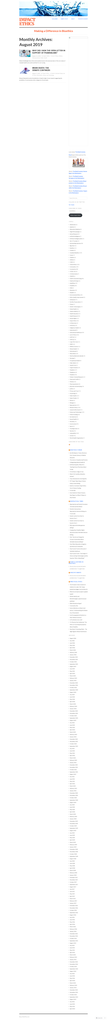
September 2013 (74, 997)
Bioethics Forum (76, 450)
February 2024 (73, 706)
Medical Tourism (74, 346)
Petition (60, 56)
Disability (72, 285)
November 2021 (74, 767)
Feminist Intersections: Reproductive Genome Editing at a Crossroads (78, 511)
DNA (71, 288)
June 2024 (72, 697)
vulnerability (73, 433)
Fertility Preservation (75, 302)
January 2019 (73, 847)
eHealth (72, 292)
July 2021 (72, 776)
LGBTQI (72, 339)
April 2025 (72, 673)
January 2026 (73, 654)
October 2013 (73, 994)
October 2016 (73, 910)
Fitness (71, 304)
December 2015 (74, 933)
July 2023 (72, 722)
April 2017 (72, 896)
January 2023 (73, 736)
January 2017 (73, 903)
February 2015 (73, 957)
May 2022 (72, 753)
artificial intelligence (75, 236)
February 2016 (73, 929)
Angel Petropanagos (75, 231)
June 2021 (72, 779)
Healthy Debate (75, 572)
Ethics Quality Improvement (77, 297)
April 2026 (72, 647)
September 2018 (74, 856)
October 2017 (73, 882)
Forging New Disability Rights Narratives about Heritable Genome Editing (78, 532)
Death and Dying (74, 281)
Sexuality (72, 421)
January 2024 (73, 708)
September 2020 (74, 800)
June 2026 (72, 643)
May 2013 (72, 1006)
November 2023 (74, 713)
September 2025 (74, 664)
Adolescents (73, 224)
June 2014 (72, 976)
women (71, 435)
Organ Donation (74, 367)
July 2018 (72, 861)
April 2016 (72, 924)
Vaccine (72, 431)
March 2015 (73, 954)
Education (72, 290)
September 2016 (74, 912)
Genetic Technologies (75, 306)
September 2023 (74, 718)
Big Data (72, 245)
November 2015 (74, 936)
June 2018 (72, 863)
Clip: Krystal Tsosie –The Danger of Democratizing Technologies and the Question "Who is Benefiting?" (79, 556)
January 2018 (73, 875)
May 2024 (72, 699)
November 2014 (74, 964)
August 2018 (73, 858)
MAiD (71, 344)
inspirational (73, 330)
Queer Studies (73, 398)
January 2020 (73, 818)
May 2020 (72, 809)
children (72, 259)
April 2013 (72, 1008)
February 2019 (73, 844)
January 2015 (73, 959)
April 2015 (72, 952)
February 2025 (73, 678)
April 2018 (72, 868)
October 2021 (73, 769)
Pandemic (72, 374)
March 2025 (73, 675)
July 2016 (72, 917)
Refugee (72, 402)
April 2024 (72, 701)
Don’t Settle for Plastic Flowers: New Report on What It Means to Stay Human (78, 495)
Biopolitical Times (76, 501)
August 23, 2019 (36, 56)
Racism (71, 400)
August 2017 (73, 886)
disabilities (72, 283)
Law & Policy (55, 56)
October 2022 (73, 743)
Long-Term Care (74, 341)
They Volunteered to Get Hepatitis (78, 478)
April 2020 (72, 811)
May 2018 (72, 865)
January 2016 (73, 931)
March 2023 (73, 732)
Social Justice (73, 424)
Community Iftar (74, 605)
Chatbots (72, 257)
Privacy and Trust (74, 391)
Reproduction (73, 405)
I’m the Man (73, 490)
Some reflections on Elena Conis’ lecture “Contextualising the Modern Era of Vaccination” (79, 610)
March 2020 (73, 814)
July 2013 (72, 1001)
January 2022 (73, 762)
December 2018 (74, 849)
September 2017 (74, 884)
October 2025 (73, 661)
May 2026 (72, 645)
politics (71, 388)
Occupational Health (75, 360)
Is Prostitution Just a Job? (76, 619)
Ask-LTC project (74, 241)
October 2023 (73, 715)
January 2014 (73, 987)
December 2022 (74, 739)
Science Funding (74, 414)
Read (70, 155)
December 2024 (74, 683)
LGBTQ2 (72, 337)
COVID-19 (72, 271)
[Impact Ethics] (53, 8)
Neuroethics (39, 75)
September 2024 (74, 690)
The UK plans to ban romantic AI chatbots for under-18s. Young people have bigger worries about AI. (79, 587)
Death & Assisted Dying (56, 73)
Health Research (74, 316)
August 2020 (73, 802)
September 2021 (74, 772)
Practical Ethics (76, 581)
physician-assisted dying (76, 386)
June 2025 (72, 668)
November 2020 (74, 795)
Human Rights (73, 318)
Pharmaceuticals (36, 58)
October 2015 (73, 938)
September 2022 (74, 746)
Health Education (74, 313)
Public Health (44, 58)
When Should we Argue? (76, 603)
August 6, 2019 (36, 73)
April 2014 (72, 980)
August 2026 (73, 638)
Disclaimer (55, 19)
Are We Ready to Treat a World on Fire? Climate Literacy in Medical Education (78, 455)
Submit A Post (64, 19)
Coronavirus (73, 269)
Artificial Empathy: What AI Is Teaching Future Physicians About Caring (78, 467)
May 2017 (72, 893)
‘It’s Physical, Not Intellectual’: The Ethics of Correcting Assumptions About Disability (78, 625)
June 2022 (72, 751)
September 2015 (74, 940)
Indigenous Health (74, 327)
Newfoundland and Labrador (77, 356)
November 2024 (74, 685)
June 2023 (72, 725)
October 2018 (73, 854)
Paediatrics (72, 372)
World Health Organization (76, 438)
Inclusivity (72, 325)
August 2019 (73, 830)
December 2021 (74, 765)
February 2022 (73, 760)
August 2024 (73, 692)
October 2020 (73, 797)
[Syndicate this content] (69, 450)
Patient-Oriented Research (76, 377)
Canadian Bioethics (74, 252)
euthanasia (72, 299)
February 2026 (73, 652)
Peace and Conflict (74, 379)
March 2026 (73, 650)
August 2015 (73, 943)
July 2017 (72, 889)
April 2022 (72, 755)
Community (73, 266)
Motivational (73, 351)
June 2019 (72, 835)
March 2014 (73, 983)
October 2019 (73, 826)
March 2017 (73, 898)
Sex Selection (73, 417)
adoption (72, 227)
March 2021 (73, 786)
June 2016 (72, 919)
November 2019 (74, 823)
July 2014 (72, 973)
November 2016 (74, 908)
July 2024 (72, 694)
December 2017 (74, 877)
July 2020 (72, 804)
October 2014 (73, 966)
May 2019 (72, 837)
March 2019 (73, 842)
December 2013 (74, 990)
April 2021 (72, 783)
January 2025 (73, 680)
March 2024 (73, 704)
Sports (71, 426)
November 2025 (74, 659)
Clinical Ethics (73, 264)
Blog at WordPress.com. (24, 1016)
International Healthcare (76, 332)
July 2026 (72, 640)
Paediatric (72, 370)
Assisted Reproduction (75, 243)
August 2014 (73, 971)
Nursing (72, 358)
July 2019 (72, 833)
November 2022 (74, 741)
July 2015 (72, 945)
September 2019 (74, 828)
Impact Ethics (27, 21)
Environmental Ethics (75, 295)
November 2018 (74, 851)
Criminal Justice (74, 274)
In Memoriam (73, 323)
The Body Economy (83, 19)
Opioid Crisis (73, 365)
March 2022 (73, 758)
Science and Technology (48, 75)
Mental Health (73, 349)
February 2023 (73, 734)
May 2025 (72, 671)
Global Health (73, 309)
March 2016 (73, 926)
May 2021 (72, 781)
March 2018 (73, 870)
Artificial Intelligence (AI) (76, 238)
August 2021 (73, 774)
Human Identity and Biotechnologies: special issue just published (78, 599)
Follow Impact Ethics (75, 215)
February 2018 (73, 872)
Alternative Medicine (75, 229)
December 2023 (74, 711)
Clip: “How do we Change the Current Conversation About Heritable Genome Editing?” (77, 539)
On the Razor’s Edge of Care (76, 471)
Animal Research (74, 234)
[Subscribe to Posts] (69, 444)
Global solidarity (74, 311)
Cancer (71, 255)
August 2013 (73, 999)
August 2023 (73, 720)
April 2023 (72, 729)
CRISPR (72, 276)
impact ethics (46, 56)
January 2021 (73, 790)
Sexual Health (73, 419)
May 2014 (72, 978)
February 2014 (73, 985)
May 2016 (72, 922)
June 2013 (72, 1004)
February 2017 (73, 901)
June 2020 (72, 807)
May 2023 (72, 727)
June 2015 (72, 947)
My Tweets (71, 204)
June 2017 (72, 891)
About (73, 19)
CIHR (71, 262)
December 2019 (74, 821)
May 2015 (72, 950)
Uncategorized (73, 428)
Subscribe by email (75, 208)
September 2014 (74, 969)
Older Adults (73, 363)
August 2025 (73, 666)
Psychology (73, 393)
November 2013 (74, 992)
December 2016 (74, 905)
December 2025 (74, 657)
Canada (71, 250)
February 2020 (73, 816)
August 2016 (73, 915)
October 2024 (73, 687)
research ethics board (75, 409)
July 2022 (72, 748)
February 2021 (73, 788)
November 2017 (74, 879)
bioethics (72, 248)
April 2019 (72, 840)
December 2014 (74, 962)
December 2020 (74, 793)
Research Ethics (74, 407)
